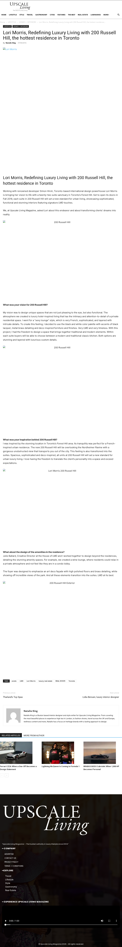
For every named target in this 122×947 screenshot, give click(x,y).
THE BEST (71, 15)
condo (14, 681)
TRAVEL (30, 15)
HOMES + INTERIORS (27, 22)
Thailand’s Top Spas (13, 697)
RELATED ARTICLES (11, 735)
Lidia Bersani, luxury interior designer (101, 697)
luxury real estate (45, 681)
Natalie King (11, 43)
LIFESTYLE (13, 15)
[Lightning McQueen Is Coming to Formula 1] (61, 753)
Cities (52, 15)
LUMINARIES (96, 15)
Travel (8, 876)
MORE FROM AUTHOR (34, 735)
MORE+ (106, 15)
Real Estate (10, 890)
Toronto (72, 681)
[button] (118, 14)
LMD (21, 681)
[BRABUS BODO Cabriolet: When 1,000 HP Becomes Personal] (102, 753)
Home (2, 22)
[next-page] (6, 775)
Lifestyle (9, 879)
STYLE (21, 15)
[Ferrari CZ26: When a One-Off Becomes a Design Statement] (19, 753)
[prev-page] (2, 775)
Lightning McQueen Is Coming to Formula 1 (60, 766)
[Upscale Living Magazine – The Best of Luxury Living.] (46, 820)
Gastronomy (11, 887)
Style (7, 883)
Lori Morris (31, 681)
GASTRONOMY (41, 15)
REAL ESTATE (83, 15)
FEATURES (61, 15)
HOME (3, 15)
